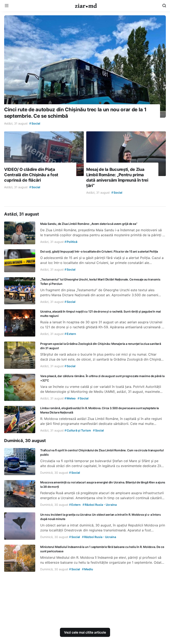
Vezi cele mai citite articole (85, 632)
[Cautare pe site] (164, 5)
